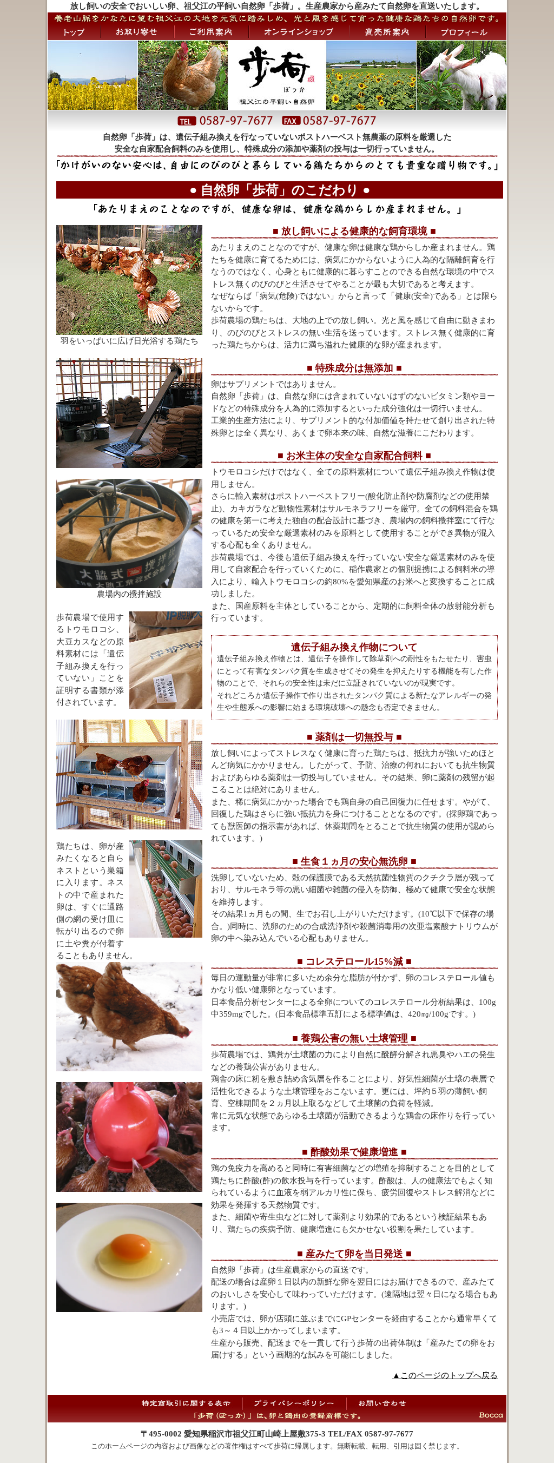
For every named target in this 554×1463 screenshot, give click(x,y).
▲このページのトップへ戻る (445, 1375)
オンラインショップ (299, 32)
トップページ (74, 32)
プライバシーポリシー (294, 1403)
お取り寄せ (137, 32)
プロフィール (466, 32)
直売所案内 (387, 32)
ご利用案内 (211, 32)
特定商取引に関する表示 (189, 1403)
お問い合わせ (381, 1403)
